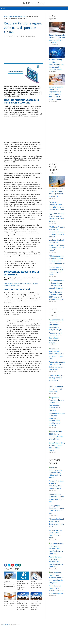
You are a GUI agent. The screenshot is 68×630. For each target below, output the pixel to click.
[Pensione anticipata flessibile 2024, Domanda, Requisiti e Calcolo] (36, 576)
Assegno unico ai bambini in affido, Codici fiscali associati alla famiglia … (55, 338)
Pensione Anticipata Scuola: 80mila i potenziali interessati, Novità (9, 584)
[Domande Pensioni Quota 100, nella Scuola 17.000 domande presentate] (36, 596)
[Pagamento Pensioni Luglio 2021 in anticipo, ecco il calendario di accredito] (23, 596)
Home (6, 16)
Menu (3, 8)
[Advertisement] (23, 50)
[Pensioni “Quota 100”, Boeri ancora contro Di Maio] (10, 596)
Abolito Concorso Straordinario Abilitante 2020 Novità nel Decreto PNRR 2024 (56, 562)
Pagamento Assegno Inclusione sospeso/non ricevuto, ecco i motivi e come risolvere (57, 419)
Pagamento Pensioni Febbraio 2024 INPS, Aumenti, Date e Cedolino (23, 585)
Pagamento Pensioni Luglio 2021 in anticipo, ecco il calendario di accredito (22, 605)
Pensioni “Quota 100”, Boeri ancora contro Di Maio (9, 603)
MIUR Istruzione (34, 3)
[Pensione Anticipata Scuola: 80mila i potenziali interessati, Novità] (10, 575)
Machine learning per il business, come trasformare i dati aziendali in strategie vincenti (56, 65)
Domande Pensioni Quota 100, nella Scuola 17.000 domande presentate (36, 605)
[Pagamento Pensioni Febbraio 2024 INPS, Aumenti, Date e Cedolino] (23, 576)
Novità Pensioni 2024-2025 (17, 16)
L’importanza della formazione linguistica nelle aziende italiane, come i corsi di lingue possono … (56, 93)
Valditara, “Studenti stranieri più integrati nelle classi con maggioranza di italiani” (56, 245)
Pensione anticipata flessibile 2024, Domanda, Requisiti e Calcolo (36, 584)
